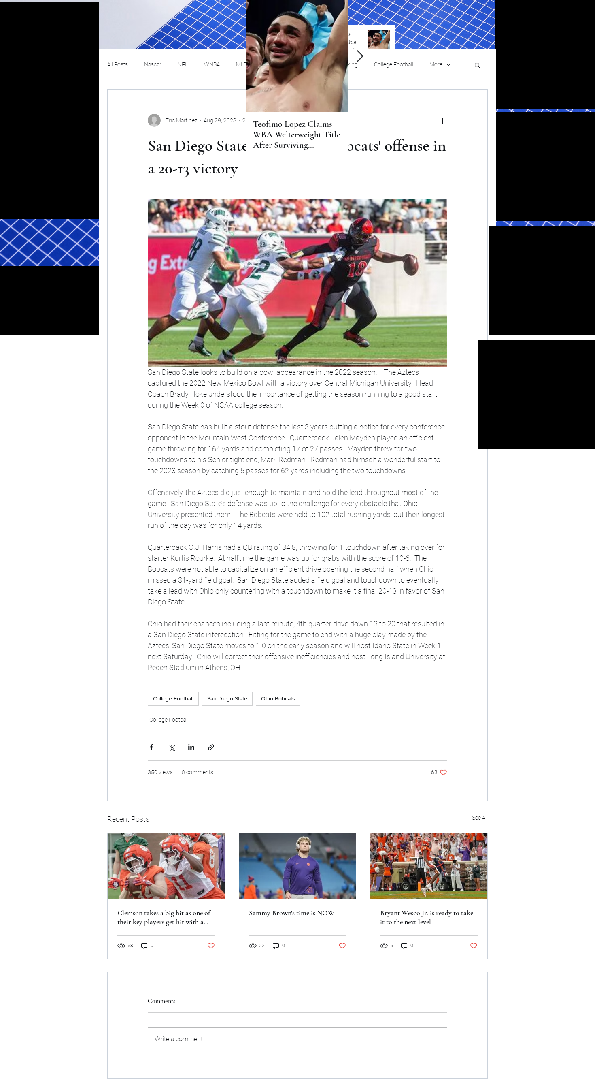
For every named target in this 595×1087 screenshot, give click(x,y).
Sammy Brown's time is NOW (292, 912)
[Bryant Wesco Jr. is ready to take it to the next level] (428, 866)
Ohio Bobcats (278, 698)
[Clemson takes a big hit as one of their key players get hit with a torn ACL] (166, 866)
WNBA (212, 64)
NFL (183, 64)
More (435, 64)
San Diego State (227, 698)
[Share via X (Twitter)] (171, 747)
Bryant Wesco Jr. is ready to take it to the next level (426, 917)
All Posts (117, 64)
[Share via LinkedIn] (191, 747)
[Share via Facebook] (151, 747)
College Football (393, 64)
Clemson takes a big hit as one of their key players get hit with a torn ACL (163, 917)
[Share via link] (211, 747)
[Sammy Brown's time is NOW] (297, 866)
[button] (477, 65)
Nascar (153, 64)
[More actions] (442, 120)
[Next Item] (359, 56)
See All (480, 817)
